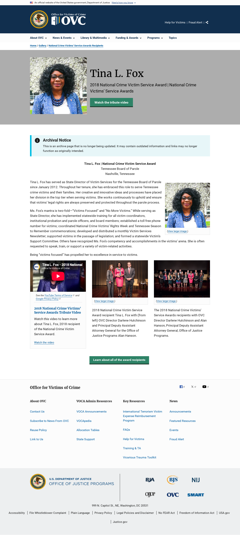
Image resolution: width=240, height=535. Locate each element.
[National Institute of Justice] (196, 483)
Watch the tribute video (111, 102)
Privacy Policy (103, 513)
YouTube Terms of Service (58, 295)
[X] (195, 389)
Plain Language (80, 513)
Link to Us (36, 439)
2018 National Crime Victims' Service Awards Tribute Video (57, 310)
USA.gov (224, 513)
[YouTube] (206, 389)
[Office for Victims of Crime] (173, 497)
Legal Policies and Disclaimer (135, 513)
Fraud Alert (195, 22)
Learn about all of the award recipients (119, 360)
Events (174, 430)
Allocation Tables (87, 430)
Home (33, 45)
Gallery (42, 45)
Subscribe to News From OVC (49, 421)
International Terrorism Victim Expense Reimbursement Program (142, 416)
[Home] (70, 19)
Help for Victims (175, 22)
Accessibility (17, 513)
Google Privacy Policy (47, 298)
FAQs (126, 429)
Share (210, 25)
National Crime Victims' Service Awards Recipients (76, 45)
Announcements (180, 411)
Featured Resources (183, 421)
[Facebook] (184, 389)
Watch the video (44, 342)
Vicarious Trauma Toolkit (139, 457)
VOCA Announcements (91, 411)
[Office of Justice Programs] (39, 19)
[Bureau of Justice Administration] (150, 483)
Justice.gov (120, 522)
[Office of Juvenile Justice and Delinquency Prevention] (150, 498)
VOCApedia (84, 421)
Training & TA (132, 448)
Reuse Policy (38, 430)
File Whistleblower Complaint (47, 513)
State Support (85, 439)
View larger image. (177, 231)
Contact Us (37, 411)
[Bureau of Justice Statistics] (173, 485)
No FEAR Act (166, 513)
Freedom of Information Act (196, 513)
